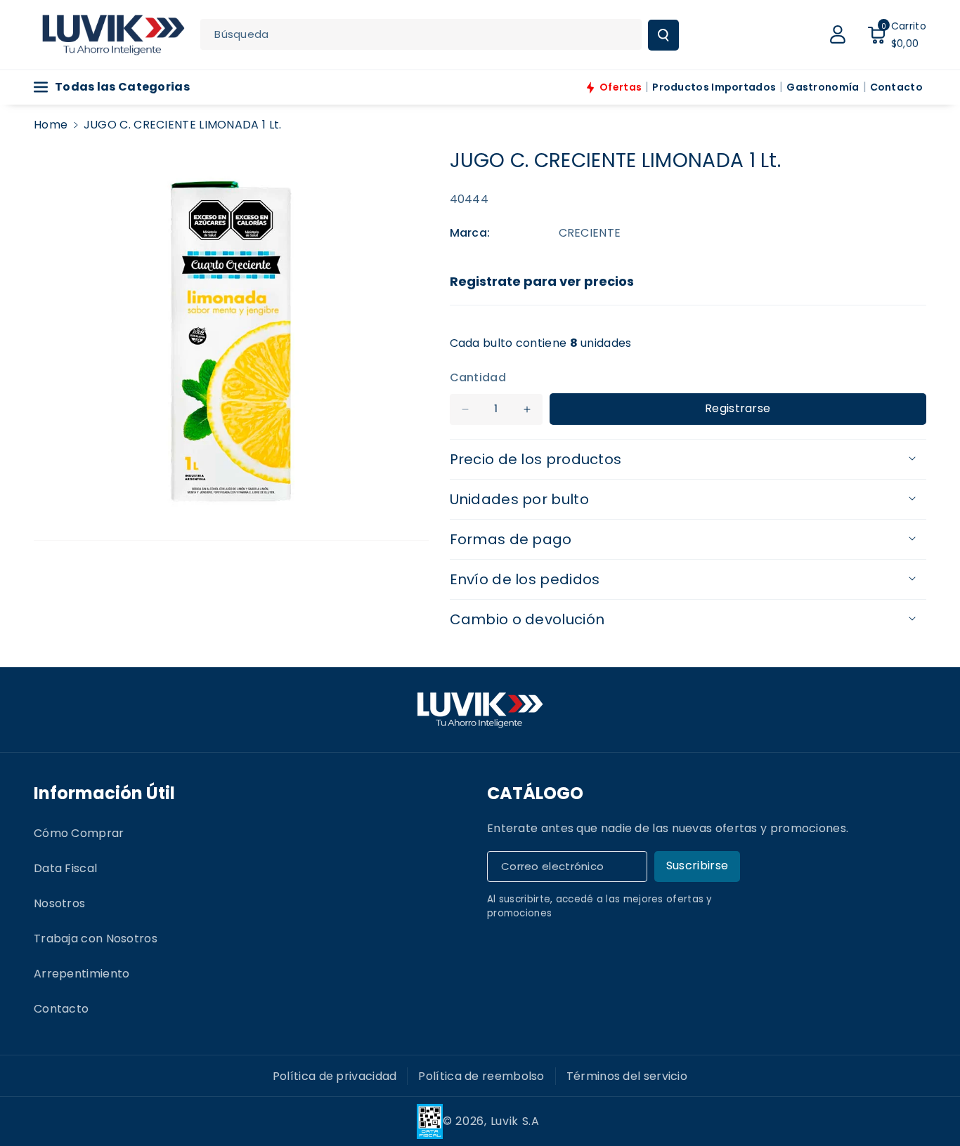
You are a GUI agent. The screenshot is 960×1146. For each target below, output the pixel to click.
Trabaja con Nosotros (95, 938)
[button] (896, 34)
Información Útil (104, 793)
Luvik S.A (515, 1121)
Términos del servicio (626, 1076)
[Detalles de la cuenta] (837, 34)
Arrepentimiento (82, 974)
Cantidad (478, 377)
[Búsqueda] (663, 35)
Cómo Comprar (79, 833)
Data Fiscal (65, 868)
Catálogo (535, 793)
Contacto (61, 1009)
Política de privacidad (335, 1076)
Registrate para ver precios (542, 281)
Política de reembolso (481, 1076)
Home (50, 125)
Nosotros (59, 903)
